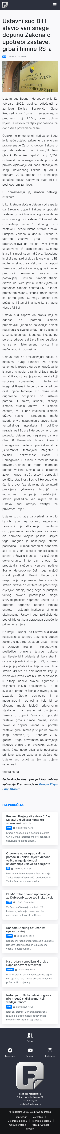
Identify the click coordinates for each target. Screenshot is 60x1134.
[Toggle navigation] (54, 5)
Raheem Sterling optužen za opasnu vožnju (25, 929)
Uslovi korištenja (18, 1124)
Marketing (38, 1117)
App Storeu (12, 789)
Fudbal (9, 935)
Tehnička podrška (41, 1120)
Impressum (22, 1117)
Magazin (10, 969)
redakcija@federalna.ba (30, 1104)
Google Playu (48, 784)
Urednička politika (17, 1120)
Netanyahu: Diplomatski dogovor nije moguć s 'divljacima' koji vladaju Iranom (28, 998)
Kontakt (30, 1128)
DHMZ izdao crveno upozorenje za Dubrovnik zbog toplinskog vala (29, 895)
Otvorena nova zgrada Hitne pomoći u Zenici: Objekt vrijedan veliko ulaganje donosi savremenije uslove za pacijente (28, 858)
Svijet (9, 827)
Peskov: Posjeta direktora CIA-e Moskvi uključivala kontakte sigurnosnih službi (28, 820)
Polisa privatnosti (41, 1124)
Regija (9, 902)
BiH (4, 56)
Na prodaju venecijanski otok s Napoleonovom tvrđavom (27, 963)
